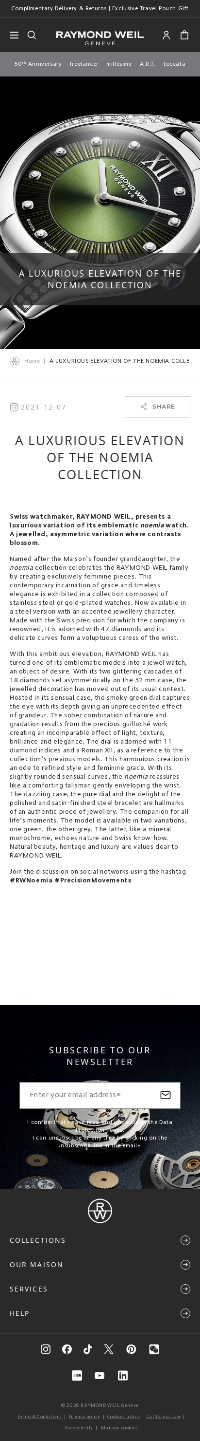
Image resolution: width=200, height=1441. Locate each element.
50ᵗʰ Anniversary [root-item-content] (38, 64)
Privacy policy (84, 1416)
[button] (184, 35)
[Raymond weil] (100, 1221)
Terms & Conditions (39, 1416)
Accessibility (79, 1427)
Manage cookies (119, 1427)
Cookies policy (123, 1416)
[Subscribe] (165, 1095)
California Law (164, 1416)
